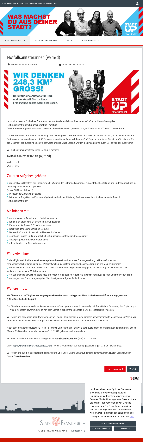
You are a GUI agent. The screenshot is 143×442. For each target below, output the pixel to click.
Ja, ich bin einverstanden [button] (113, 423)
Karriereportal (91, 40)
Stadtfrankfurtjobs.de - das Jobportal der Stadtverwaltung (29, 3)
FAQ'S (69, 40)
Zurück (132, 369)
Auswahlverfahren (46, 40)
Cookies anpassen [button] (101, 429)
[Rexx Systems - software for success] (134, 378)
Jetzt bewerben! (115, 369)
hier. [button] (132, 416)
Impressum (76, 430)
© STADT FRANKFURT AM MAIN (52, 430)
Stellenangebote (15, 40)
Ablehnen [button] (125, 429)
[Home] (71, 22)
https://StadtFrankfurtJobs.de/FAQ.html (32, 345)
